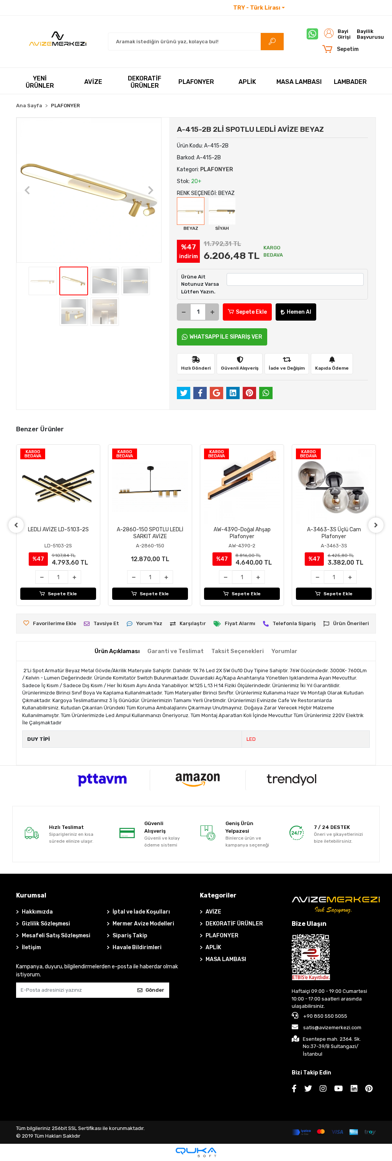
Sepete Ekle (251, 312)
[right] (376, 525)
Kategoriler (218, 895)
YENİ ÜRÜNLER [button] (40, 82)
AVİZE (213, 912)
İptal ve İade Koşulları (141, 912)
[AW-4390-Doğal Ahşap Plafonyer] (242, 486)
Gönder (154, 990)
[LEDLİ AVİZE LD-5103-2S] (58, 486)
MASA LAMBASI (226, 959)
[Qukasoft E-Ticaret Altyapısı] (196, 1152)
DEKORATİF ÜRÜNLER (234, 923)
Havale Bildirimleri (137, 947)
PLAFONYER (222, 935)
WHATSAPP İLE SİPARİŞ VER (225, 337)
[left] (16, 525)
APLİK (213, 947)
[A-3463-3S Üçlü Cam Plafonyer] (334, 486)
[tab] (117, 651)
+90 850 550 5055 (324, 1016)
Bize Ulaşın (309, 923)
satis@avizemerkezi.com (332, 1027)
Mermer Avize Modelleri (143, 923)
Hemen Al (299, 312)
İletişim (297, 8)
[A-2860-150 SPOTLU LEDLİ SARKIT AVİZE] (150, 486)
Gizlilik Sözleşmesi (46, 923)
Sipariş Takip (130, 935)
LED (251, 739)
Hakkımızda (37, 912)
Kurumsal (31, 895)
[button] (340, 49)
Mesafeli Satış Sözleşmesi (56, 935)
